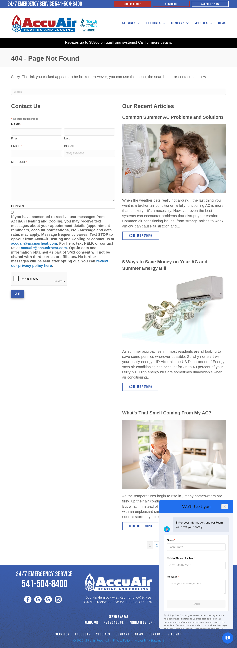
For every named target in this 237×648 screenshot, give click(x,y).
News (222, 23)
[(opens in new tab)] (89, 25)
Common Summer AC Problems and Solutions (173, 117)
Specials (201, 23)
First (14, 138)
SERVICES (62, 634)
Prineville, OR (141, 622)
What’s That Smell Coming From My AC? (166, 412)
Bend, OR (91, 622)
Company (177, 23)
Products (153, 23)
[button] (139, 23)
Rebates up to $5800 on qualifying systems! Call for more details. (118, 42)
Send (17, 294)
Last (67, 138)
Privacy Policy (122, 640)
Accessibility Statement (149, 640)
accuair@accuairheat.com (34, 243)
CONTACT (155, 634)
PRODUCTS (83, 634)
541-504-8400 (68, 4)
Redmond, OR (114, 622)
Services (129, 23)
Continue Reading (144, 236)
